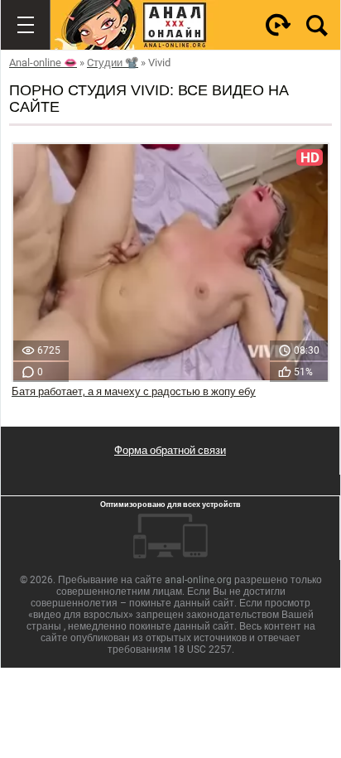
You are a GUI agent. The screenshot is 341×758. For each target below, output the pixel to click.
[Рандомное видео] (278, 24)
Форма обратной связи (170, 450)
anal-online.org (198, 580)
